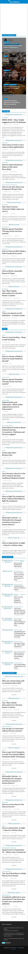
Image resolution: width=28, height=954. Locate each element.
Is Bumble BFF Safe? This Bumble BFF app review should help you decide (20, 634)
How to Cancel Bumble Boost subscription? (18, 564)
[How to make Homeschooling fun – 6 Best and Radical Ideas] (7, 619)
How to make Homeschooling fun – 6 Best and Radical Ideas (20, 622)
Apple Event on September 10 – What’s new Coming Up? (14, 851)
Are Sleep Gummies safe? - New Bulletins (13, 933)
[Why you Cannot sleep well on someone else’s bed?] (14, 676)
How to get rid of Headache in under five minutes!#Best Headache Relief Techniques (13, 754)
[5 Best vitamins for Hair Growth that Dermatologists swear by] (7, 652)
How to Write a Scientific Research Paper (12, 272)
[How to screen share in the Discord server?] (14, 800)
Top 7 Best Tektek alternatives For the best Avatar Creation (12, 293)
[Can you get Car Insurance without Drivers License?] (14, 724)
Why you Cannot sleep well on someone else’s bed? (13, 682)
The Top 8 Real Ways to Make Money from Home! (20, 666)
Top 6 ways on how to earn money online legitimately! (13, 146)
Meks (17, 947)
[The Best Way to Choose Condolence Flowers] (7, 585)
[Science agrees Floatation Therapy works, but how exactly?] (14, 224)
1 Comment (12, 213)
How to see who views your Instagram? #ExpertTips (13, 188)
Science (4, 227)
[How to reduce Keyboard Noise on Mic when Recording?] (14, 160)
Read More (14, 694)
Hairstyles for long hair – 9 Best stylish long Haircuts (19, 644)
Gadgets (4, 895)
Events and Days (6, 848)
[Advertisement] (14, 19)
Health (5, 56)
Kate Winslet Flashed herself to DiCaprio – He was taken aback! (11, 88)
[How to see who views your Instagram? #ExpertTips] (14, 182)
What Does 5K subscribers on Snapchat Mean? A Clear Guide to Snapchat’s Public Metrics (12, 45)
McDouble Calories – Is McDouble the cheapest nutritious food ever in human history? (12, 521)
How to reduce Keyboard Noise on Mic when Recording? (12, 167)
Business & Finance (6, 726)
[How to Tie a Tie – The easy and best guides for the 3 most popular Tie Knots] (7, 571)
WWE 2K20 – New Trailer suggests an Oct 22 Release (14, 121)
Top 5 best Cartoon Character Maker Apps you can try (13, 209)
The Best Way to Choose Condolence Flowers (20, 587)
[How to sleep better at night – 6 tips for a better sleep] (14, 537)
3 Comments (7, 106)
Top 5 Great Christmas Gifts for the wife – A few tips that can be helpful (19, 611)
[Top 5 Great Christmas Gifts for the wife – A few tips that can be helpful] (7, 607)
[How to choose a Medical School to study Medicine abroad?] (14, 351)
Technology (5, 117)
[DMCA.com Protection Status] (6, 942)
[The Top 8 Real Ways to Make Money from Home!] (7, 663)
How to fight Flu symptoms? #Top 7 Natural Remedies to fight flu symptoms (13, 498)
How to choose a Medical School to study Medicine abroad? (12, 358)
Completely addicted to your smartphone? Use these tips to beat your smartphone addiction (13, 900)
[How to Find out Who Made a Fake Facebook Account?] (14, 246)
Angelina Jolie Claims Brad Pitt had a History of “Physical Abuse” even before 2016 (11, 73)
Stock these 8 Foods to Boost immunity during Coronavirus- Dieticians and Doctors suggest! (14, 430)
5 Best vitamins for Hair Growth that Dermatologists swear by (19, 655)
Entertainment (13, 84)
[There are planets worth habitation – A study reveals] (14, 308)
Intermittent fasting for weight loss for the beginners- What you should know (11, 102)
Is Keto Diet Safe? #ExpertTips (9, 454)
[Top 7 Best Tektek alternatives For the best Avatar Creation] (14, 286)
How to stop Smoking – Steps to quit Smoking (14, 338)
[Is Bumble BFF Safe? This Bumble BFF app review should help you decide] (8, 630)
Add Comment (7, 49)
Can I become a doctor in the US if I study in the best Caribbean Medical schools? (13, 475)
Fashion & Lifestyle (6, 185)
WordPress (13, 949)
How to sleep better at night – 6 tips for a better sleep (13, 544)
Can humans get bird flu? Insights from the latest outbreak (10, 59)
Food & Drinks (9, 425)
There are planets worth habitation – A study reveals (13, 314)
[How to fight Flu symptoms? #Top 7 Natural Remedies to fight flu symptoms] (14, 491)
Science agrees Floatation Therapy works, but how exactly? (12, 231)
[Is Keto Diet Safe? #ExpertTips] (14, 447)
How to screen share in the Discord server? (13, 805)
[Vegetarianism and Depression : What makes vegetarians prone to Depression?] (14, 397)
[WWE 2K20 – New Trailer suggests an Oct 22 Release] (14, 114)
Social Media (6, 41)
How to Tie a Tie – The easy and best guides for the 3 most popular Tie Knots (19, 576)
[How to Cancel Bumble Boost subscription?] (7, 561)
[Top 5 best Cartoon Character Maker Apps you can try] (14, 202)
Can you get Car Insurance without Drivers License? (12, 729)
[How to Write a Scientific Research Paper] (14, 266)
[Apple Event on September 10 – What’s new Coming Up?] (14, 845)
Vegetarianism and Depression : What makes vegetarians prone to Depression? (12, 405)
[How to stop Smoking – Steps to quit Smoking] (14, 332)
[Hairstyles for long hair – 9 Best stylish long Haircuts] (7, 642)
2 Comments (16, 236)
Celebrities (6, 70)
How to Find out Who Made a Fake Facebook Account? (14, 252)
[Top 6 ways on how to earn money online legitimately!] (14, 140)
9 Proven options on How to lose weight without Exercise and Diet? (14, 935)
